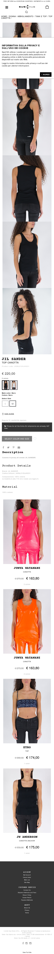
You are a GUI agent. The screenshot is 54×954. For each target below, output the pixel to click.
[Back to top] (47, 947)
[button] (45, 74)
